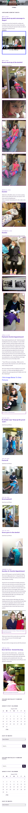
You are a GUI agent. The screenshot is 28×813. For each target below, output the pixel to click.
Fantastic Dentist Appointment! (13, 337)
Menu (14, 7)
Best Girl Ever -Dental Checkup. (12, 650)
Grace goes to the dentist (11, 532)
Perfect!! (5, 460)
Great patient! (7, 499)
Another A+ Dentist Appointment (13, 571)
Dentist (4, 192)
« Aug (7, 729)
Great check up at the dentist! (12, 62)
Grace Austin (9, 2)
